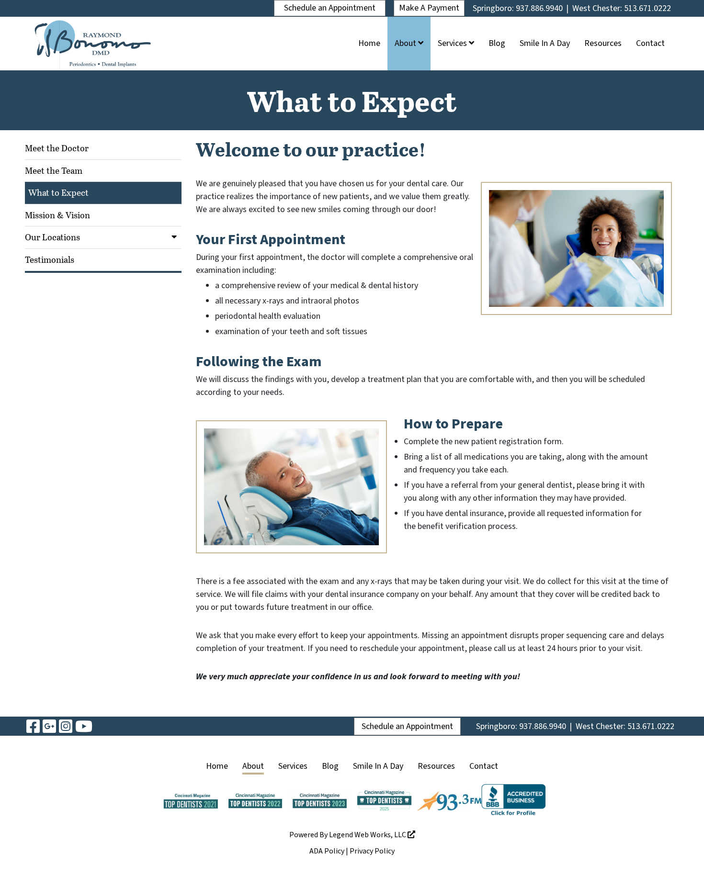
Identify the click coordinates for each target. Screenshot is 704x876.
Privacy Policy (372, 851)
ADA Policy (326, 851)
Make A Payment (429, 8)
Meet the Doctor (57, 148)
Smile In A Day (545, 43)
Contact (650, 43)
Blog (496, 43)
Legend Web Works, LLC (368, 835)
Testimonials (49, 259)
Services (453, 43)
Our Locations (52, 237)
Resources (603, 43)
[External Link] (513, 800)
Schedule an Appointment (329, 8)
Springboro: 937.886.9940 (518, 8)
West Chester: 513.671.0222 (621, 8)
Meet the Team (53, 170)
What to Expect (58, 192)
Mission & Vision (57, 215)
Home (369, 43)
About (406, 43)
